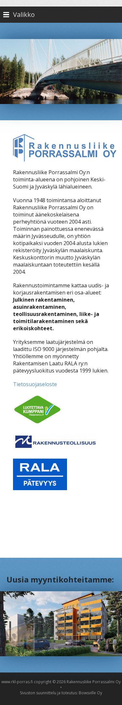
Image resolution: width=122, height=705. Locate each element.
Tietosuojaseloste (35, 384)
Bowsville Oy (90, 693)
